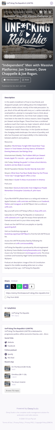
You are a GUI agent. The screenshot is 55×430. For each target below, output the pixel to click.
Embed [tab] (14, 281)
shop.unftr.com (40, 211)
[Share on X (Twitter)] (13, 286)
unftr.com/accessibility (24, 243)
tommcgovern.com (33, 253)
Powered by (22, 408)
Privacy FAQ (29, 422)
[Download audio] (31, 286)
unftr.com (8, 207)
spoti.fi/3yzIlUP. (10, 227)
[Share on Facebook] (7, 286)
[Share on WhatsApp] (19, 286)
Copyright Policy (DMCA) (44, 422)
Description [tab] (10, 97)
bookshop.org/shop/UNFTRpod (17, 234)
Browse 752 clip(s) (12, 390)
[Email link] (25, 286)
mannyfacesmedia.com (32, 250)
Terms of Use (7, 422)
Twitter (7, 204)
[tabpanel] (27, 185)
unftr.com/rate (22, 201)
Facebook (45, 201)
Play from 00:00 (13, 297)
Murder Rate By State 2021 (35, 169)
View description (12, 80)
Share (27, 80)
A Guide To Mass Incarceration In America (29, 180)
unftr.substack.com (12, 217)
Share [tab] (7, 281)
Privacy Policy (18, 422)
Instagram (17, 204)
